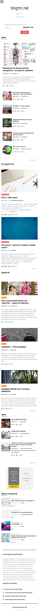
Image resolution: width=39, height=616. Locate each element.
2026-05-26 (16, 149)
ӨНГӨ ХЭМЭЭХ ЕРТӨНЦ (18, 419)
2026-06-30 (16, 123)
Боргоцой (24, 108)
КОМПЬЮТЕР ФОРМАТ (18, 431)
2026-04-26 (14, 448)
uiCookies (23, 610)
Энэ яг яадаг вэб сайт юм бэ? (13, 554)
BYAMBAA (13, 250)
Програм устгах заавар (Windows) (22, 512)
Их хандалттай (7, 164)
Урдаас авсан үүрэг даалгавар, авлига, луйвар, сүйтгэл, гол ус (23, 536)
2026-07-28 (16, 108)
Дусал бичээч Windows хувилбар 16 (22, 500)
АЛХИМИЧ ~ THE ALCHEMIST (21, 106)
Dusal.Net (24, 607)
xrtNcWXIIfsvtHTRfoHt (27, 514)
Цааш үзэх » (33, 160)
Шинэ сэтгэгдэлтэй (9, 494)
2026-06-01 (16, 137)
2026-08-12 (6, 73)
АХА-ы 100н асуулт (9, 197)
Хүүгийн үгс (15, 73)
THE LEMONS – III (16, 524)
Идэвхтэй (5, 272)
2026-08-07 (16, 96)
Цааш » (34, 268)
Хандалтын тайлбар (10, 583)
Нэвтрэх (19, 13)
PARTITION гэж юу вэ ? (19, 146)
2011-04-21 (4, 250)
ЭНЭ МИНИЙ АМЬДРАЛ (17, 200)
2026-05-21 (14, 421)
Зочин (22, 503)
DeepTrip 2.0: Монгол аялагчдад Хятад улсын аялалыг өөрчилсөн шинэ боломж (23, 444)
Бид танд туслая (26, 149)
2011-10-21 (4, 200)
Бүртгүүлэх (19, 17)
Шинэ (3, 37)
